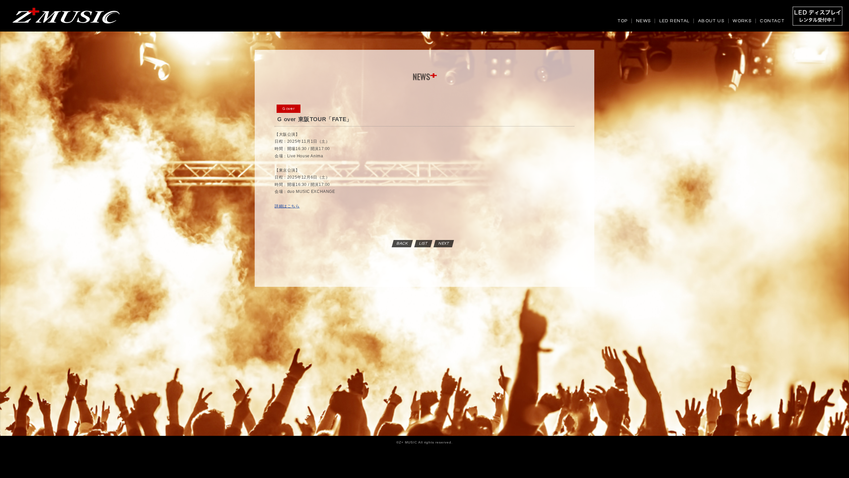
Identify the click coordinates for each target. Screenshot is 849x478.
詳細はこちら (287, 206)
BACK (402, 243)
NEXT (444, 243)
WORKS (742, 21)
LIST (423, 243)
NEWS (643, 21)
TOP (622, 21)
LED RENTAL (674, 21)
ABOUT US (711, 21)
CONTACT (772, 21)
